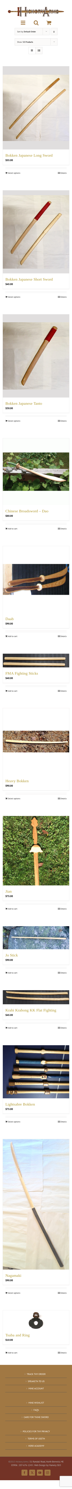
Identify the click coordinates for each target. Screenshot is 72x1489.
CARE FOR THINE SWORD (36, 1417)
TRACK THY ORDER (36, 1374)
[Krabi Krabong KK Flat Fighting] (36, 997)
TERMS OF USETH (36, 1438)
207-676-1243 (26, 1465)
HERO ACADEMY (36, 1445)
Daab (9, 619)
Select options (14, 173)
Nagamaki (13, 1275)
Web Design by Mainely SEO (47, 1465)
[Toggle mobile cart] (48, 22)
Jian (8, 891)
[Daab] (36, 579)
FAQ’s (36, 1409)
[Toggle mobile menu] (23, 22)
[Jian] (36, 850)
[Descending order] (54, 31)
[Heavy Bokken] (36, 741)
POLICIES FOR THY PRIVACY (36, 1431)
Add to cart (12, 528)
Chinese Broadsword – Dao (26, 511)
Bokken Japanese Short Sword (29, 279)
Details (63, 173)
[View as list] (38, 50)
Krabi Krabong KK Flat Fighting (30, 1010)
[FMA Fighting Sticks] (36, 660)
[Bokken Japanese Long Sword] (36, 107)
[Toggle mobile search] (36, 22)
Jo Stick (11, 955)
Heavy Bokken (17, 781)
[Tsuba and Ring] (36, 1319)
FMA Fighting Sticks (21, 673)
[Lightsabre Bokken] (36, 1071)
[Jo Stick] (36, 937)
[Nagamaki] (36, 1204)
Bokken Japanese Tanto (23, 403)
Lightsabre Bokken (20, 1104)
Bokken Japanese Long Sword (29, 155)
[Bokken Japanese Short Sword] (36, 232)
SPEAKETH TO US (36, 1381)
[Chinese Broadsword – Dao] (36, 471)
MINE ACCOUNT (36, 1388)
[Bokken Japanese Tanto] (36, 356)
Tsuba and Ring (17, 1335)
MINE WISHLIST (36, 1402)
